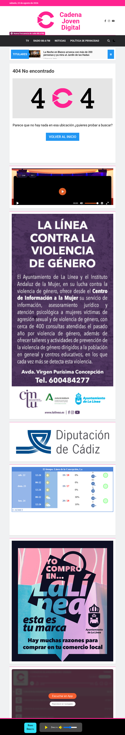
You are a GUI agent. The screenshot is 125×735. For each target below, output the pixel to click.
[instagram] (109, 21)
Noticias (60, 40)
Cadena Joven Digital (71, 21)
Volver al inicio (62, 137)
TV (27, 40)
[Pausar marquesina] (111, 54)
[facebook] (105, 21)
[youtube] (113, 21)
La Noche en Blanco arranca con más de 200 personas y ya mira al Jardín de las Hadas (67, 53)
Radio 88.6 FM (41, 40)
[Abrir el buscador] (108, 40)
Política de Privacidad (84, 40)
